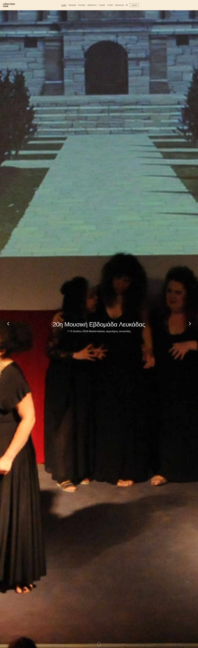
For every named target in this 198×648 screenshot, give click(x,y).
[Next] (194, 323)
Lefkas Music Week (9, 5)
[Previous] (4, 323)
